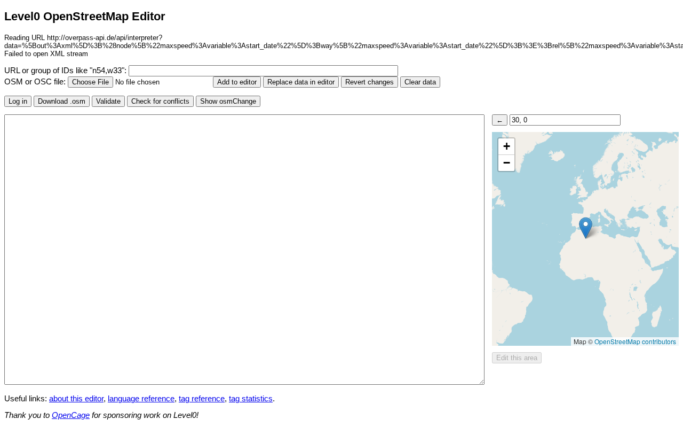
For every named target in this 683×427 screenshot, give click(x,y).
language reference (141, 398)
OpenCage (71, 415)
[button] (585, 228)
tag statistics (251, 398)
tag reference (202, 398)
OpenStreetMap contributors (635, 341)
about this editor (76, 398)
